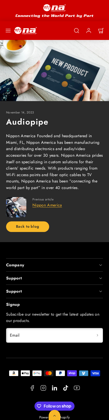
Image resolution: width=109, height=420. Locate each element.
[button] (8, 31)
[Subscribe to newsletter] (97, 335)
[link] (89, 31)
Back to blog (27, 226)
